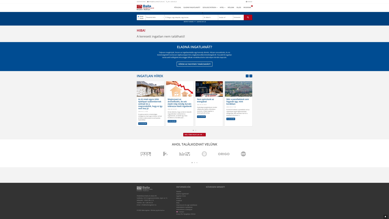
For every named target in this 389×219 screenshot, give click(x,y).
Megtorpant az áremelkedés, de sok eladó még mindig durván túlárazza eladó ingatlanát (180, 102)
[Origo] (224, 154)
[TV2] (165, 154)
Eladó (141, 16)
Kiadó (141, 18)
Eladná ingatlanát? (192, 7)
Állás (239, 7)
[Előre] (250, 76)
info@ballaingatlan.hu (156, 2)
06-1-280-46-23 (171, 2)
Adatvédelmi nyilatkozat (184, 207)
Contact (181, 212)
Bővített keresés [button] (189, 21)
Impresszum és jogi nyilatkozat (186, 205)
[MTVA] (204, 154)
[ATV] (243, 154)
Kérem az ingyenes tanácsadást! (194, 64)
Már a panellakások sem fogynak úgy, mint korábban (237, 101)
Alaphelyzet (200, 21)
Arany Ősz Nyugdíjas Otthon (186, 214)
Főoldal (177, 7)
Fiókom (249, 2)
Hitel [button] (222, 7)
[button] (385, 217)
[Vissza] (247, 76)
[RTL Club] (146, 154)
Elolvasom (142, 123)
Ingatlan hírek (150, 76)
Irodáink (247, 6)
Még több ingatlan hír (194, 135)
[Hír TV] (185, 154)
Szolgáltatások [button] (209, 7)
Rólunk (231, 7)
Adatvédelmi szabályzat (184, 209)
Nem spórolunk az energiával (205, 100)
